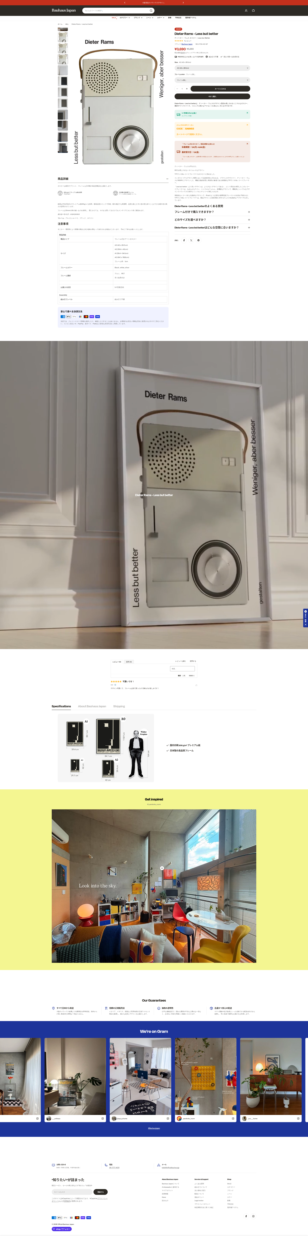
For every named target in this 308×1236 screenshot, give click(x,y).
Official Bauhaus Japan (66, 1224)
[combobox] (118, 10)
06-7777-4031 (114, 1167)
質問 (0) (129, 662)
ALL (67, 24)
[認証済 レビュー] (115, 685)
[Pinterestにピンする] (198, 240)
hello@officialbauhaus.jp (170, 1167)
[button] (124, 2)
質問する (193, 661)
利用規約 (67, 1201)
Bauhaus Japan (187, 44)
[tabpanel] (154, 748)
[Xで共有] (191, 240)
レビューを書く (180, 661)
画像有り (192, 675)
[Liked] (196, 685)
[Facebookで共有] (184, 240)
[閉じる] (247, 112)
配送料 (183, 53)
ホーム (60, 24)
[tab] (61, 707)
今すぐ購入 (212, 96)
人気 (183, 675)
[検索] (151, 10)
